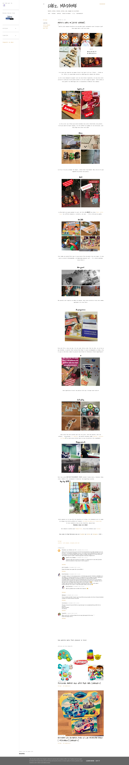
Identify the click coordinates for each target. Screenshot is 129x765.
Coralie (98, 528)
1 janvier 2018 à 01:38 (72, 613)
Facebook (82, 534)
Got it (98, 761)
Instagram (95, 534)
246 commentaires (66, 743)
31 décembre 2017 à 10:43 (74, 567)
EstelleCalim (65, 574)
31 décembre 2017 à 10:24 (81, 557)
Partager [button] (45, 20)
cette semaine (46, 25)
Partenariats (79, 13)
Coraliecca (64, 603)
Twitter (88, 534)
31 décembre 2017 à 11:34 (78, 586)
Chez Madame (62, 6)
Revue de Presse (66, 13)
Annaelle (64, 613)
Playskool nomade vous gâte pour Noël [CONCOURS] (79, 683)
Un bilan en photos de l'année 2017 (92, 521)
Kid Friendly (65, 567)
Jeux (49, 13)
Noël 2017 (45, 28)
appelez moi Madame (71, 557)
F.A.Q (73, 13)
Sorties (59, 13)
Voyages (53, 13)
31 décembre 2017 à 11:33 (74, 574)
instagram (45, 26)
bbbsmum (64, 595)
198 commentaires (66, 686)
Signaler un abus (8, 42)
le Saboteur (74, 436)
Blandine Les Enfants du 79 (69, 549)
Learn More (90, 761)
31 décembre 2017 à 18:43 (73, 603)
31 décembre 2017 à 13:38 (71, 595)
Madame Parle (79, 528)
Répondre (64, 564)
